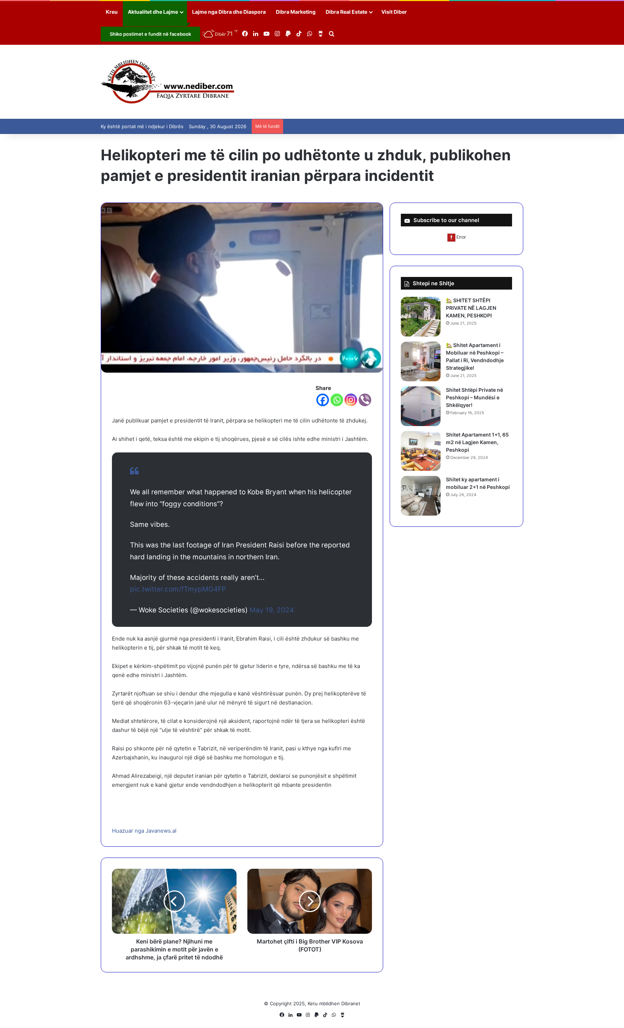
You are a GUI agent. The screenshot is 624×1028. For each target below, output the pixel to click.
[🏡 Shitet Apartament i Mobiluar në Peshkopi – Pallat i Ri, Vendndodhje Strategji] (421, 361)
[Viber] (365, 400)
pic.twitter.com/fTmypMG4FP (178, 589)
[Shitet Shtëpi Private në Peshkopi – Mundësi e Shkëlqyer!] (421, 406)
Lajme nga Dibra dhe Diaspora (229, 12)
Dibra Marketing (296, 12)
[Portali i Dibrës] (168, 81)
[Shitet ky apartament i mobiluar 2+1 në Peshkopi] (421, 496)
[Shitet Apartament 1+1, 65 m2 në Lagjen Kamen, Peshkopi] (421, 451)
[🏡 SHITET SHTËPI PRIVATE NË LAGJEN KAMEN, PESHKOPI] (421, 317)
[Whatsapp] (336, 400)
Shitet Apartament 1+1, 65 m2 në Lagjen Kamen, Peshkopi (477, 442)
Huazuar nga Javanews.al (144, 830)
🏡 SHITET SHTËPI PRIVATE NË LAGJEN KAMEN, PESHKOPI (471, 307)
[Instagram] (350, 400)
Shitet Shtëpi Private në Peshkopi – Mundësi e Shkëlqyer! (474, 397)
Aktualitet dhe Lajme (153, 12)
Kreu (112, 12)
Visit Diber (394, 12)
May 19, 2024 (272, 610)
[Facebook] (322, 400)
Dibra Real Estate (346, 12)
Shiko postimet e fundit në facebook (150, 34)
